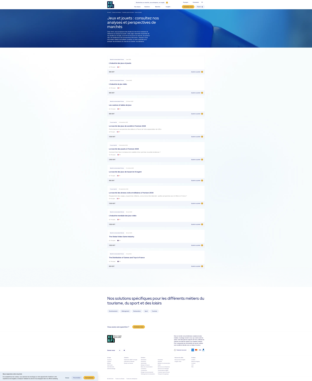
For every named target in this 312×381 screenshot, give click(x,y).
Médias (109, 363)
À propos (109, 359)
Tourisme (154, 311)
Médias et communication (164, 363)
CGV (192, 365)
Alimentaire (143, 359)
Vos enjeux (137, 6)
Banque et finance (145, 365)
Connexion (196, 2)
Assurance (143, 361)
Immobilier (160, 359)
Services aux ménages (163, 368)
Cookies (193, 363)
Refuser (67, 377)
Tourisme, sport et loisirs (128, 12)
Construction (144, 370)
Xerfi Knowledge (111, 368)
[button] (147, 7)
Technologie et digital (163, 370)
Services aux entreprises (164, 366)
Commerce (143, 368)
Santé (159, 365)
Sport (146, 311)
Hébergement (125, 311)
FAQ (192, 366)
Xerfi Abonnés (110, 366)
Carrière (109, 361)
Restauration (137, 311)
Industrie (160, 361)
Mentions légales (195, 361)
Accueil (109, 12)
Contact (193, 359)
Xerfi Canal (109, 365)
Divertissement (113, 311)
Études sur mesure (128, 363)
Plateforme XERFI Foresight (130, 359)
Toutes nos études (116, 12)
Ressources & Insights (180, 359)
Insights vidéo (178, 361)
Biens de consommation (147, 366)
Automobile (143, 363)
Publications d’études (129, 361)
